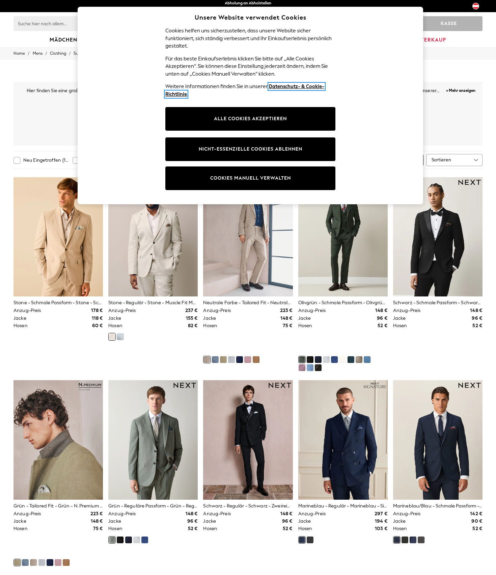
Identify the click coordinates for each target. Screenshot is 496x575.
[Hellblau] (120, 336)
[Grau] (231, 359)
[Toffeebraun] (256, 359)
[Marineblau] (239, 359)
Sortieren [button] (441, 160)
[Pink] (247, 359)
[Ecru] (342, 359)
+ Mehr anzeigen (460, 89)
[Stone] (112, 336)
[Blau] (215, 359)
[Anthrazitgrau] (310, 540)
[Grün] (223, 359)
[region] (250, 105)
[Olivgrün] (302, 359)
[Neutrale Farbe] (206, 359)
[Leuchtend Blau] (334, 359)
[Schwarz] (310, 359)
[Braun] (318, 367)
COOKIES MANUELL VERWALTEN (250, 178)
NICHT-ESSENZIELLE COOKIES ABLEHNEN (250, 149)
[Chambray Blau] (310, 367)
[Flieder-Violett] (302, 367)
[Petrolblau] (351, 359)
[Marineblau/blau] (318, 359)
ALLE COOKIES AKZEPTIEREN (250, 119)
